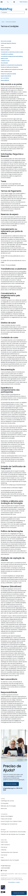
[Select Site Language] (2, 2)
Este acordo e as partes (6, 41)
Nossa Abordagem (7, 816)
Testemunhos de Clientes (9, 852)
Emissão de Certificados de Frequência (9, 67)
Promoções (4, 803)
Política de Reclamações (6, 71)
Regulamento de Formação (10, 860)
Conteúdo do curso (5, 60)
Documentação (4, 63)
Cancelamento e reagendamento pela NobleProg (12, 56)
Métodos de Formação (8, 806)
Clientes (3, 850)
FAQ (2, 857)
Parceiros (4, 847)
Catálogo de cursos (7, 801)
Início (3, 21)
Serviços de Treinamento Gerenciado (13, 832)
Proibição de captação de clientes (8, 73)
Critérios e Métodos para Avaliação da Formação (12, 69)
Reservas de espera (5, 49)
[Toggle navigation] (26, 9)
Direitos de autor (4, 58)
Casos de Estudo (6, 819)
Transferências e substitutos (7, 54)
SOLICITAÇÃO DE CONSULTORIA (11, 821)
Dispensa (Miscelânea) (6, 76)
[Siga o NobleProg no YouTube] (4, 892)
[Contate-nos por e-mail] (14, 2)
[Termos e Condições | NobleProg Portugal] (7, 9)
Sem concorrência (5, 78)
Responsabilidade (5, 80)
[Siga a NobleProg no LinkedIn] (2, 892)
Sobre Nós (4, 842)
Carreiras (4, 855)
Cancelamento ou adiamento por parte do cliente (12, 52)
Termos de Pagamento (6, 47)
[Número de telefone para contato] (8, 2)
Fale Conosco (23, 2)
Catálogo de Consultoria (9, 824)
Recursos (4, 808)
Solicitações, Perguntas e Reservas (8, 43)
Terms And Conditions (11, 21)
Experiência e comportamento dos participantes (11, 65)
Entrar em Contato (19, 893)
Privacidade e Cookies (14, 882)
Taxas (2, 45)
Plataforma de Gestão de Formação (13, 834)
